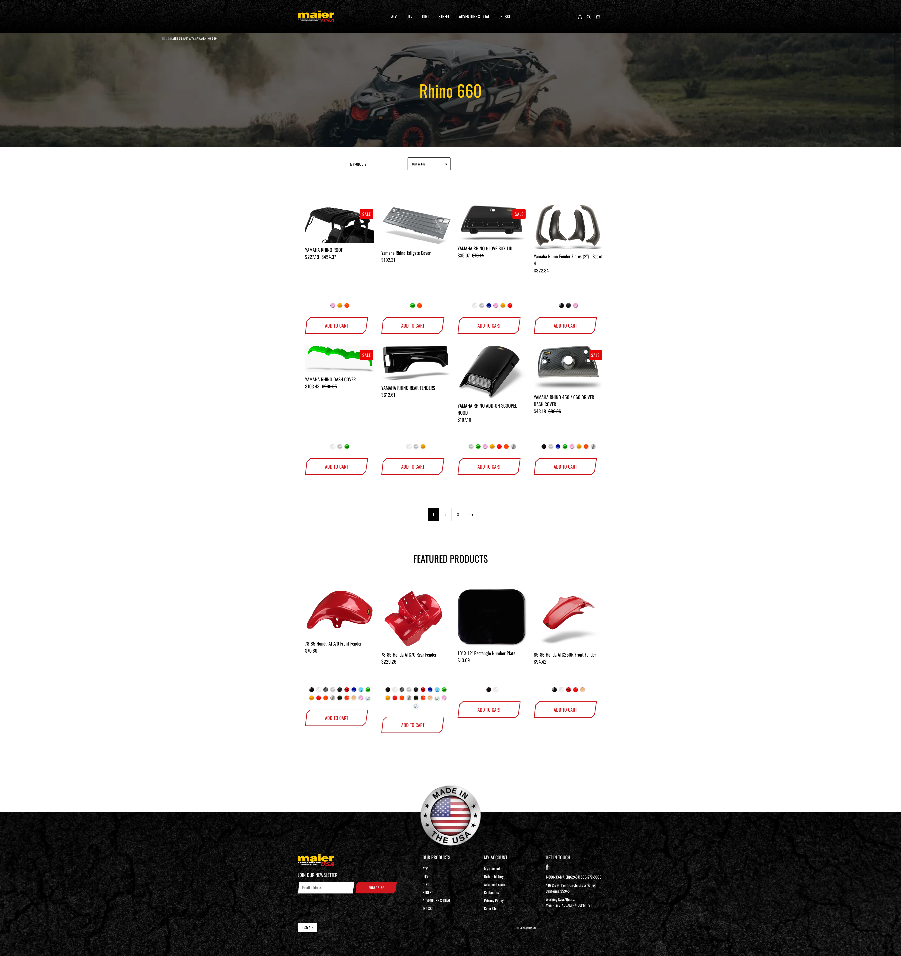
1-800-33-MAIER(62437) (563, 877)
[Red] (346, 691)
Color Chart (492, 908)
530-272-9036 (591, 877)
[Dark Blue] (488, 307)
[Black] (561, 307)
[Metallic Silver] (513, 448)
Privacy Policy (494, 900)
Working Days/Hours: (569, 902)
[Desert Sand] (353, 700)
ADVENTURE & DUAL (436, 900)
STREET (428, 892)
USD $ (306, 927)
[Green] (412, 307)
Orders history (494, 876)
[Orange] (346, 700)
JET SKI (428, 908)
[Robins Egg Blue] (437, 699)
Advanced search (495, 884)
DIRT (426, 884)
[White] (474, 307)
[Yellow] (339, 307)
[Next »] (470, 514)
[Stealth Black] (568, 307)
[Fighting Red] (509, 307)
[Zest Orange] (346, 307)
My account (492, 868)
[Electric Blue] (360, 691)
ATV (425, 868)
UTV (425, 876)
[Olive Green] (339, 700)
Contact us (491, 892)
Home (165, 38)
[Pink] (332, 307)
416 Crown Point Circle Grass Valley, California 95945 (571, 888)
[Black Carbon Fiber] (325, 691)
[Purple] (367, 699)
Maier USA (531, 927)
